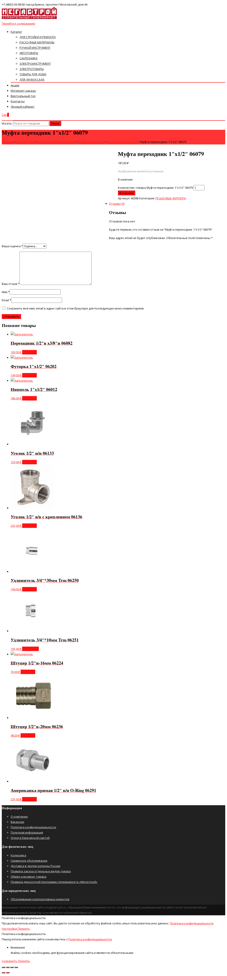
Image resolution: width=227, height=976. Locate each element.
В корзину (29, 352)
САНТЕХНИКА (28, 58)
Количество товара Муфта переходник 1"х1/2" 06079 (155, 188)
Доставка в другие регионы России (35, 866)
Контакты (18, 101)
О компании (19, 817)
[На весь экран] (12, 967)
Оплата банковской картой (30, 838)
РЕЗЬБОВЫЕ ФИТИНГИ (170, 198)
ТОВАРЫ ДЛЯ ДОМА (33, 74)
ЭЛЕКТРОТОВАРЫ (32, 69)
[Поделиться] (8, 967)
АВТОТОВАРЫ (29, 53)
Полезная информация (27, 832)
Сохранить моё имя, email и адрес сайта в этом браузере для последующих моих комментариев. (75, 308)
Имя (6, 292)
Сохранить (10, 961)
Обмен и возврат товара (28, 877)
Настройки (10, 929)
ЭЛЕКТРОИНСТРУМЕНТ (35, 64)
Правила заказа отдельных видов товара (41, 871)
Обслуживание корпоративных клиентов (40, 899)
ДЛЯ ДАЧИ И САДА (32, 80)
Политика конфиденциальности (33, 827)
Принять (24, 929)
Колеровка (18, 855)
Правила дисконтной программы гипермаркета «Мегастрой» (54, 882)
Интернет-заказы (23, 91)
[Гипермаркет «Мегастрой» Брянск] (29, 18)
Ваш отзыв (11, 284)
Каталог (16, 32)
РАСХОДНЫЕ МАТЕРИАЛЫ (37, 42)
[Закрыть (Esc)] (3, 967)
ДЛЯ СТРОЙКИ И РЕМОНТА (38, 37)
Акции (15, 85)
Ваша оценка (12, 246)
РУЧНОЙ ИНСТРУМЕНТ (35, 48)
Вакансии (17, 822)
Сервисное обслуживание (29, 861)
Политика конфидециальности (191, 923)
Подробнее (30, 649)
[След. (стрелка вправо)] (8, 972)
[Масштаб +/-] (16, 967)
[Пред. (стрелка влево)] (3, 972)
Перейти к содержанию (18, 23)
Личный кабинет (23, 107)
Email (6, 300)
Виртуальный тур (23, 96)
